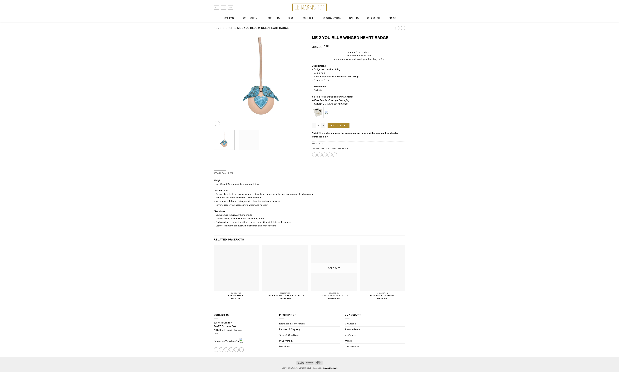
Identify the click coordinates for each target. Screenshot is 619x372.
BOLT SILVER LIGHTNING (382, 296)
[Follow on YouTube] (241, 349)
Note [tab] (230, 173)
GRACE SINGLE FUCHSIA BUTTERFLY (285, 296)
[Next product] (397, 28)
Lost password (352, 346)
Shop (229, 28)
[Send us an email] (236, 349)
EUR (223, 7)
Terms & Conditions (289, 335)
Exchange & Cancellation (292, 323)
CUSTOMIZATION (332, 18)
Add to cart (338, 125)
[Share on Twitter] (319, 154)
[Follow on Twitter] (231, 349)
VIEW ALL (346, 148)
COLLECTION (250, 18)
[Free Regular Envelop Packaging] (317, 112)
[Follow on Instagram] (221, 349)
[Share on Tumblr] (334, 154)
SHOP (291, 18)
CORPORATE (374, 18)
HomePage (229, 18)
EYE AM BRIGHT (236, 296)
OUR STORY (273, 18)
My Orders (350, 335)
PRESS (392, 18)
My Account (350, 323)
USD (230, 7)
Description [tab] (220, 173)
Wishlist (348, 340)
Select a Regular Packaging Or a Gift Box (332, 97)
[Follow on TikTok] (226, 349)
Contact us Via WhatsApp (227, 341)
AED (216, 7)
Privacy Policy (286, 340)
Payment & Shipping (289, 329)
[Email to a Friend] (324, 154)
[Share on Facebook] (314, 154)
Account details (352, 329)
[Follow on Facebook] (216, 349)
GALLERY (354, 18)
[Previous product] (403, 28)
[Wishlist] (389, 7)
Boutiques (309, 18)
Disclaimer (284, 346)
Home (217, 28)
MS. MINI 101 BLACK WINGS (334, 296)
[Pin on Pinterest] (329, 154)
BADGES (325, 148)
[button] (382, 7)
